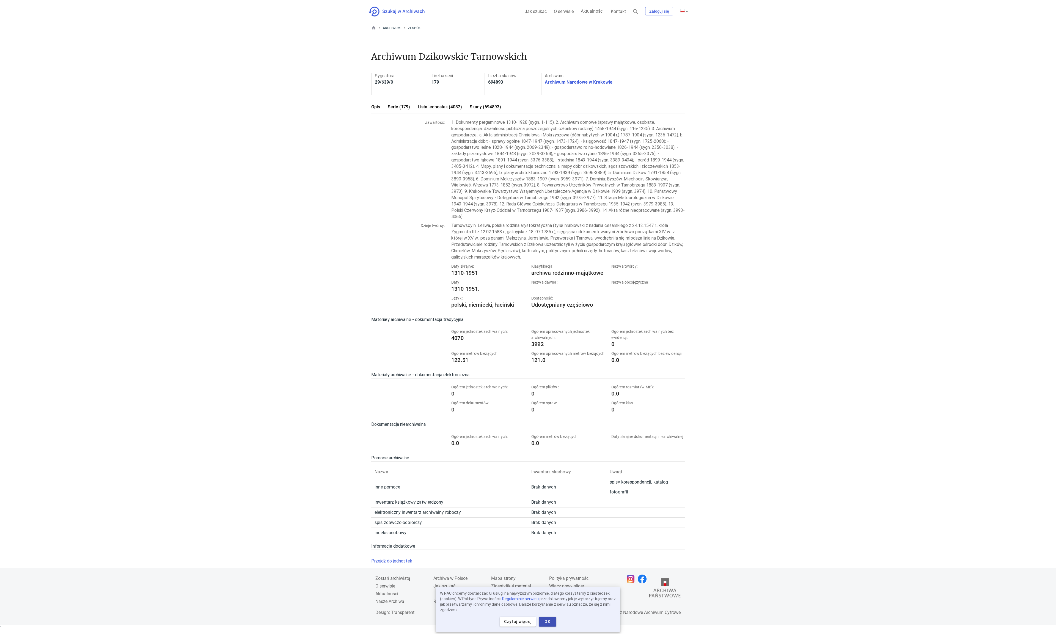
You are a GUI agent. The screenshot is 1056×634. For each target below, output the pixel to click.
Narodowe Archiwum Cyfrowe (652, 612)
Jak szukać (536, 11)
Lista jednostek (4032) (440, 106)
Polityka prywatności (569, 578)
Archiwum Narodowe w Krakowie (578, 82)
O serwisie (564, 11)
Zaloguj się (659, 11)
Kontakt (618, 11)
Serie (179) (399, 106)
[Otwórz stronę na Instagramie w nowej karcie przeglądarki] (632, 579)
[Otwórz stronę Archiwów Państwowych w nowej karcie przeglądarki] (665, 589)
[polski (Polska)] (684, 11)
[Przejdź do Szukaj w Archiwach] (401, 11)
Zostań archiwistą (392, 578)
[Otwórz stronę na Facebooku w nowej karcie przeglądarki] (643, 579)
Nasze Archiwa (389, 601)
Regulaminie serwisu (520, 599)
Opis (375, 106)
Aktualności (592, 11)
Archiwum (391, 28)
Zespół (414, 28)
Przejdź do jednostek (391, 561)
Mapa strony (503, 578)
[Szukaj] (635, 11)
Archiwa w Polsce (450, 578)
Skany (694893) (485, 106)
